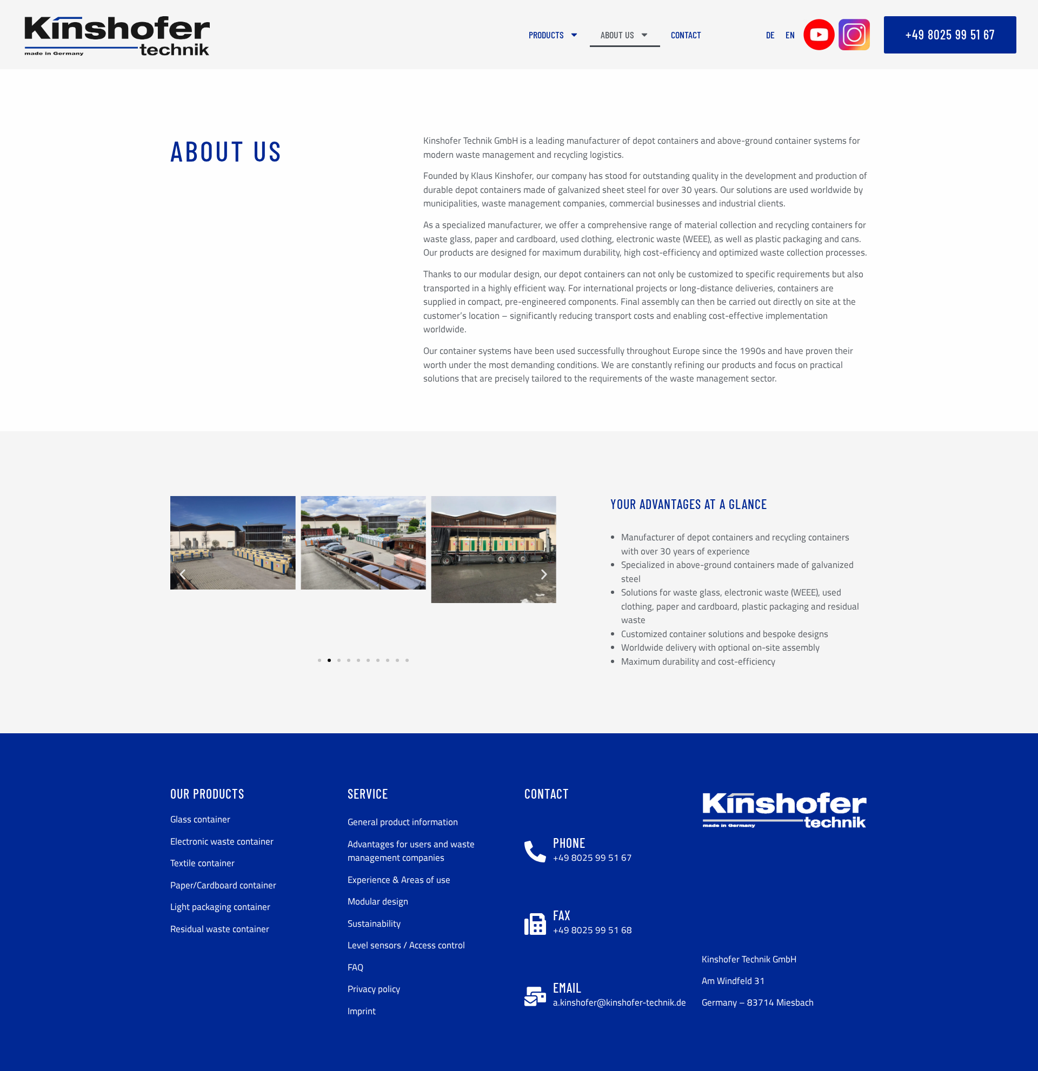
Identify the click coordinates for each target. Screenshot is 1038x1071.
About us (617, 35)
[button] (182, 574)
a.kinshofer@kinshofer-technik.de (619, 1002)
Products (546, 35)
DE (770, 35)
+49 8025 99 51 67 (592, 858)
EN (790, 35)
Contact (686, 35)
